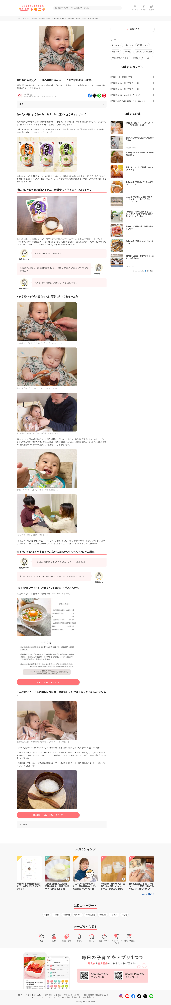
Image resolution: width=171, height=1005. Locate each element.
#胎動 (56, 915)
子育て (27, 19)
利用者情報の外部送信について (96, 995)
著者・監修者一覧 (74, 997)
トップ (20, 19)
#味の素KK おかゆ (120, 58)
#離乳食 (115, 51)
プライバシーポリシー (72, 995)
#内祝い (77, 915)
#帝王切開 (90, 915)
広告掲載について (90, 997)
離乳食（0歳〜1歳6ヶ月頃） (41, 19)
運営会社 (48, 995)
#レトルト (146, 58)
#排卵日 (66, 915)
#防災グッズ (142, 45)
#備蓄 (135, 58)
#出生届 (102, 915)
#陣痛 (46, 915)
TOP (20, 995)
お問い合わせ (37, 995)
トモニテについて (39, 997)
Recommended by (138, 271)
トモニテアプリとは (56, 997)
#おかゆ (129, 45)
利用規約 (57, 995)
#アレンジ (116, 45)
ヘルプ (26, 995)
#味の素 (127, 51)
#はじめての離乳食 (143, 51)
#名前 (124, 915)
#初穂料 (114, 915)
